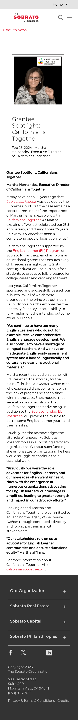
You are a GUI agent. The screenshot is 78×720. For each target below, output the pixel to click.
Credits (63, 701)
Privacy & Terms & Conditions (31, 701)
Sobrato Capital (25, 621)
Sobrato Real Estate (30, 606)
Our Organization (28, 591)
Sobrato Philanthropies (33, 636)
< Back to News (14, 30)
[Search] (60, 18)
